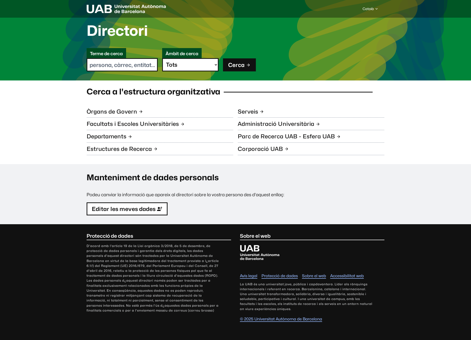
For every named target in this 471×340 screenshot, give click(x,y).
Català (368, 10)
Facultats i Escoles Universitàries (133, 123)
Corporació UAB (260, 148)
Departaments (106, 136)
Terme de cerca (106, 53)
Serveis (248, 111)
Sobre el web (314, 276)
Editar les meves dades (124, 209)
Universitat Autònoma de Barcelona (126, 9)
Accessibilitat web (347, 276)
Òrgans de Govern (112, 111)
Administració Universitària (276, 123)
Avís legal (248, 276)
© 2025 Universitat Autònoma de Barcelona (281, 319)
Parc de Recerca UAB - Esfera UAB (286, 136)
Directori (117, 30)
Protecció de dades (280, 276)
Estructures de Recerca (119, 148)
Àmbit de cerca (182, 53)
